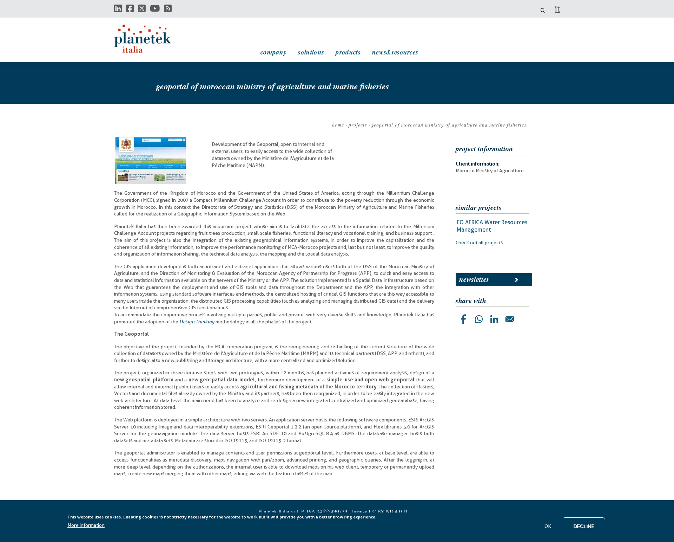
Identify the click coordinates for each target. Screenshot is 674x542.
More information (86, 525)
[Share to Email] (510, 319)
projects (358, 124)
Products (348, 52)
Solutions (311, 52)
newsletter (474, 279)
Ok (547, 526)
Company (273, 52)
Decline (583, 526)
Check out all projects (479, 242)
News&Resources (395, 52)
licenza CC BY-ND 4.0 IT (380, 511)
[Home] (149, 39)
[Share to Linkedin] (494, 319)
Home (338, 124)
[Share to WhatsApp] (479, 319)
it (557, 8)
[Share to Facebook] (463, 319)
